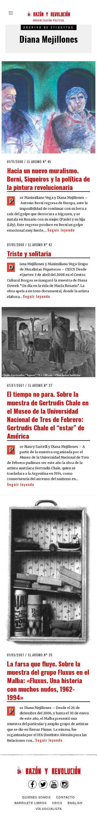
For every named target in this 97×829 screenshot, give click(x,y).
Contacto (65, 797)
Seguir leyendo (61, 230)
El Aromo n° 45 (39, 162)
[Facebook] (32, 784)
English (75, 803)
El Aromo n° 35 (40, 655)
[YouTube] (54, 784)
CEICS (57, 803)
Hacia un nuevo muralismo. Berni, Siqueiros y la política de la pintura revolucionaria (48, 178)
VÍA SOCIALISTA (49, 808)
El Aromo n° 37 (40, 385)
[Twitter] (43, 784)
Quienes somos (36, 797)
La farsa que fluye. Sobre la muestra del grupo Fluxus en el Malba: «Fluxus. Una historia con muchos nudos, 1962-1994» (48, 680)
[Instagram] (64, 784)
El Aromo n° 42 (40, 245)
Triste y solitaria (29, 253)
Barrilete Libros (31, 803)
